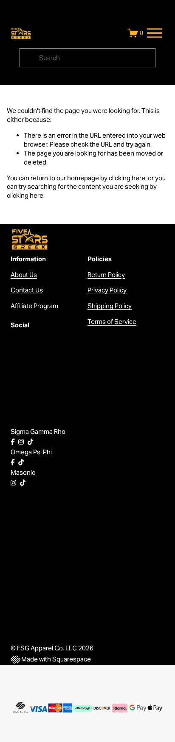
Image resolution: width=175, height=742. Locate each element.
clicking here (127, 178)
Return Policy (106, 275)
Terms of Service (112, 322)
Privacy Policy (107, 290)
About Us (24, 275)
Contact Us (27, 290)
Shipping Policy (110, 306)
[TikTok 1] (30, 442)
